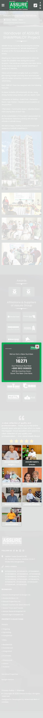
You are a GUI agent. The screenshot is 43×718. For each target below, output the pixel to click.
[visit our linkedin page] (40, 8)
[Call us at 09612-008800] (36, 5)
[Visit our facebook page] (40, 3)
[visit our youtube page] (40, 5)
